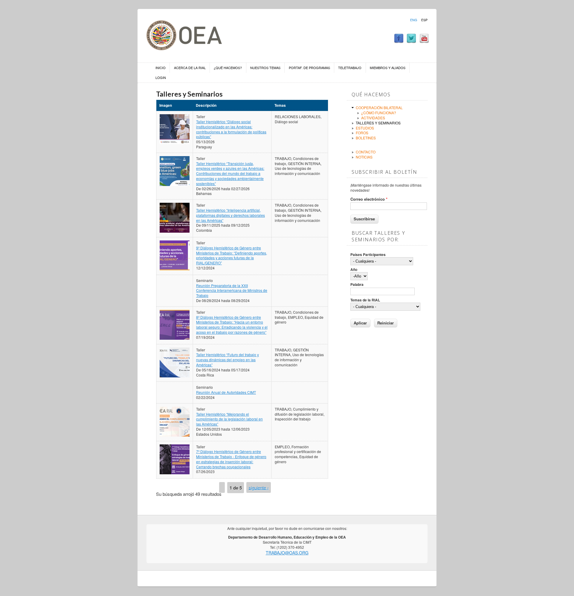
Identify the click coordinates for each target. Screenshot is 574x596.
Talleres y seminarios (378, 122)
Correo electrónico (368, 199)
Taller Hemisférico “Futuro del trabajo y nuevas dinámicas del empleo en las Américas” (227, 359)
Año (353, 269)
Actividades (373, 117)
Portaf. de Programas (309, 67)
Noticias (364, 156)
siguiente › (259, 487)
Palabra (357, 284)
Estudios (365, 127)
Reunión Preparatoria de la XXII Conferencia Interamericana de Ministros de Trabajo (231, 290)
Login (160, 77)
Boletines (366, 137)
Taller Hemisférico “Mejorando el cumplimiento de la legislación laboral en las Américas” (229, 419)
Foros (362, 132)
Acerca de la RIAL (190, 67)
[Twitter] (411, 41)
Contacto (365, 151)
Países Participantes (368, 254)
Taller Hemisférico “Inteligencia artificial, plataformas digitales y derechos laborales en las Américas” (230, 215)
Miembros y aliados (387, 67)
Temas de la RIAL (365, 300)
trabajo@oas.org (287, 553)
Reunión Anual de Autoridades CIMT (226, 392)
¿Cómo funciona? (378, 112)
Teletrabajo (349, 67)
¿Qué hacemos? (228, 67)
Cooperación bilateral (379, 107)
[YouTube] (424, 41)
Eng (413, 20)
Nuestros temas (265, 67)
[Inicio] (184, 48)
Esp (424, 20)
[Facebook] (399, 41)
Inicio (160, 67)
